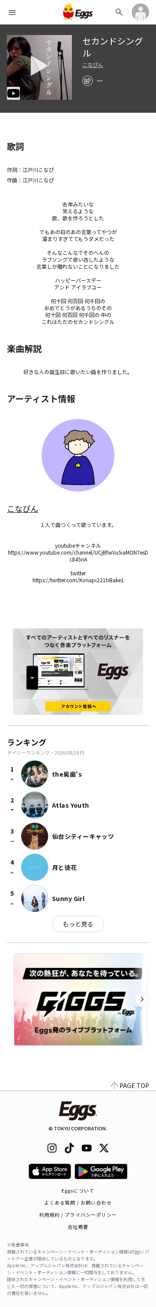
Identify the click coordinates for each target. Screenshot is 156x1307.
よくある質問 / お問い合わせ (78, 1202)
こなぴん (92, 64)
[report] (99, 81)
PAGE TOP (134, 1085)
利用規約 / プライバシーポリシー (78, 1214)
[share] (87, 81)
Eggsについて (78, 1190)
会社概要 (78, 1226)
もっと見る (78, 924)
